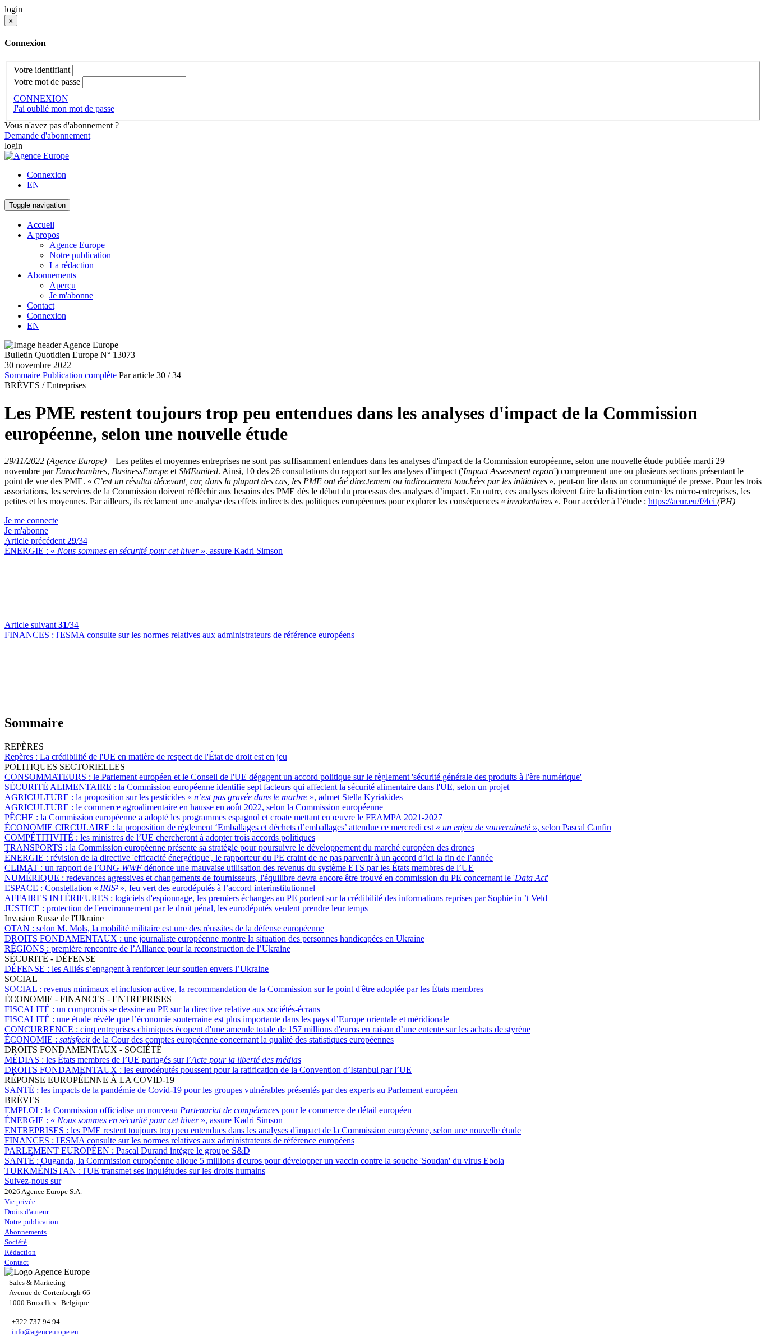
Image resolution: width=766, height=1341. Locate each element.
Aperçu (62, 285)
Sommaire (22, 375)
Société (15, 1242)
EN (33, 185)
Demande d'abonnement (47, 135)
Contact (40, 305)
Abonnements (25, 1232)
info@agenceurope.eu (45, 1332)
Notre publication (80, 255)
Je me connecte (31, 520)
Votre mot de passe (46, 81)
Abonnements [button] (51, 275)
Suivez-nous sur (32, 1181)
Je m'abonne (71, 295)
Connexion (46, 175)
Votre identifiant (41, 70)
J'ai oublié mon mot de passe (63, 108)
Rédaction (20, 1252)
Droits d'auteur (26, 1211)
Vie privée (19, 1201)
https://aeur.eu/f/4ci (682, 501)
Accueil (40, 224)
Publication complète (80, 375)
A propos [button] (43, 235)
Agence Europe (77, 245)
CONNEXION (40, 98)
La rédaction (71, 265)
